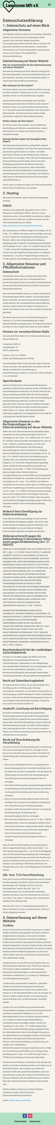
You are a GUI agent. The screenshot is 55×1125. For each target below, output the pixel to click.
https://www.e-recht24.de (20, 1100)
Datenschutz (20, 1121)
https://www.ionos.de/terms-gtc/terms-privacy (22, 226)
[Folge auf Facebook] (25, 1116)
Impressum (34, 1121)
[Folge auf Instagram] (30, 1116)
